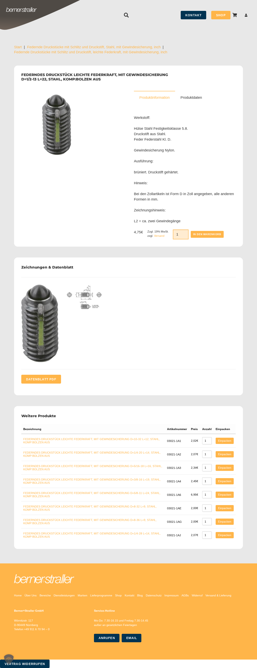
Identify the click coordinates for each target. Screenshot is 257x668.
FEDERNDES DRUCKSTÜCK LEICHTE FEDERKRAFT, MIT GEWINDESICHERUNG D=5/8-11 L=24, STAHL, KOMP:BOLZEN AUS (91, 494)
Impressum (171, 595)
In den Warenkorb (207, 234)
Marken (82, 595)
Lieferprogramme (101, 595)
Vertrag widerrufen (25, 664)
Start (18, 47)
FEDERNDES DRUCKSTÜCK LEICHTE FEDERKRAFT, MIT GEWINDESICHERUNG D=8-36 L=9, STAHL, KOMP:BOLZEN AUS (90, 521)
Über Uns (30, 595)
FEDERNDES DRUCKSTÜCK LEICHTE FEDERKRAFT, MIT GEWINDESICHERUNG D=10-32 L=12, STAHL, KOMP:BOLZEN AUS (91, 440)
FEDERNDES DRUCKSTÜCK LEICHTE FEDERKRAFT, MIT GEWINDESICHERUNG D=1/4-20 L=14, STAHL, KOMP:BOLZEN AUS (92, 454)
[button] (126, 15)
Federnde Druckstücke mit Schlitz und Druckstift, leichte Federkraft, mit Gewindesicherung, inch (90, 52)
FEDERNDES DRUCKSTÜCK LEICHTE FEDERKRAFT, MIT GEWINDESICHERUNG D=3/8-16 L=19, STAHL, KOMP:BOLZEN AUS (92, 481)
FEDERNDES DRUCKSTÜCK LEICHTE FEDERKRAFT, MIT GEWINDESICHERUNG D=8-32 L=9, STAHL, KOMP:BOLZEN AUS (90, 508)
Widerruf (197, 595)
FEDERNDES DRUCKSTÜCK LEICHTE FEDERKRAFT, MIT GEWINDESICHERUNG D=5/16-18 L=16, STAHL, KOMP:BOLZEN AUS (92, 467)
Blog (140, 595)
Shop (118, 595)
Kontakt (129, 595)
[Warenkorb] (234, 15)
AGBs (185, 595)
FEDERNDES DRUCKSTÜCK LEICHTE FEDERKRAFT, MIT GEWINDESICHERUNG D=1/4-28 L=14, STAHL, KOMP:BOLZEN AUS (92, 535)
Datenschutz (154, 595)
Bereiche (45, 595)
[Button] (246, 15)
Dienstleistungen (64, 595)
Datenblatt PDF (41, 379)
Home (18, 595)
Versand (159, 235)
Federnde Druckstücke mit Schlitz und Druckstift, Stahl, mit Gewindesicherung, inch (94, 47)
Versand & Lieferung (218, 595)
